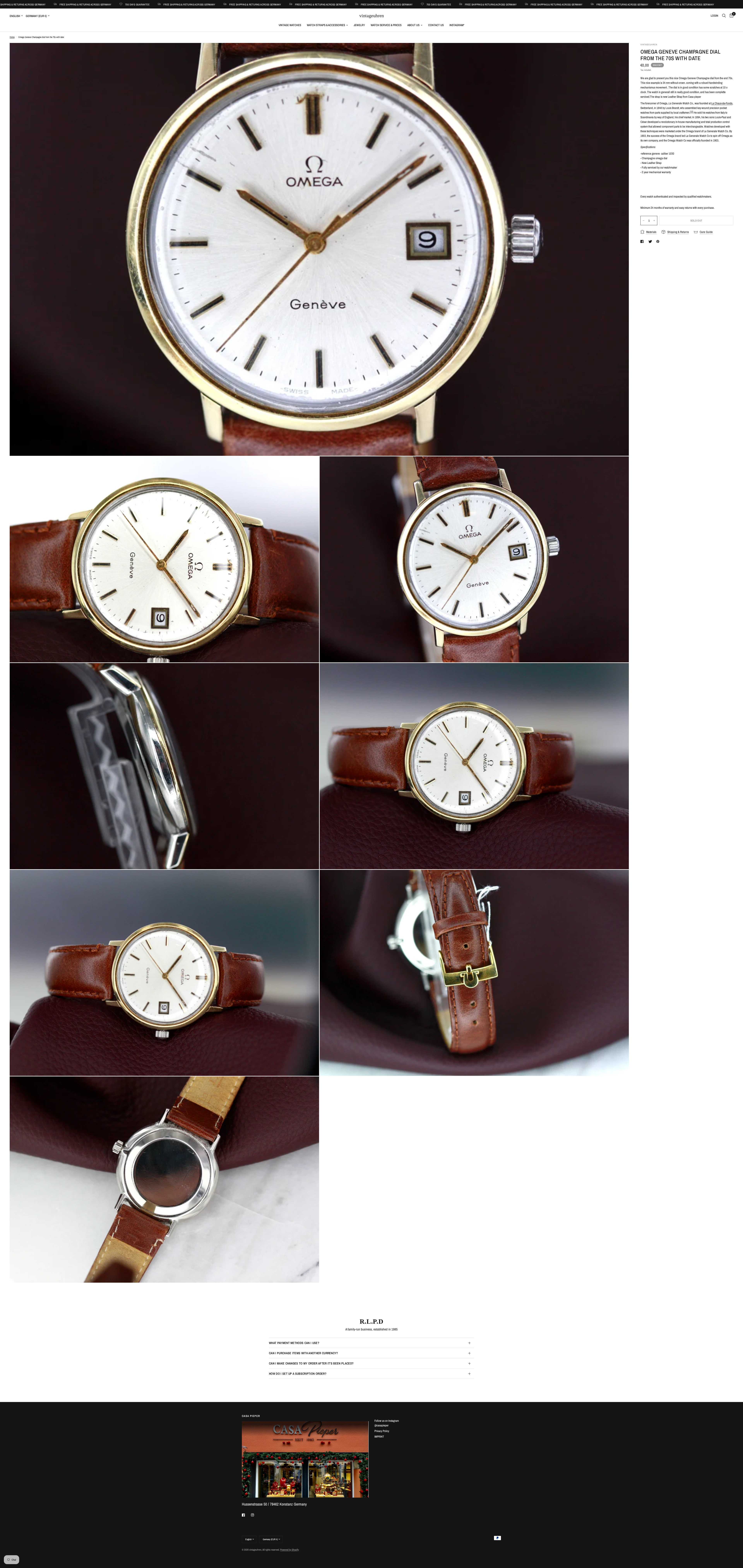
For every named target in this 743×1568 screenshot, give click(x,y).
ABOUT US (413, 25)
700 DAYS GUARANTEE (113, 4)
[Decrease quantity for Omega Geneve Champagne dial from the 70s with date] (643, 220)
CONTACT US (436, 25)
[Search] (724, 15)
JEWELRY (359, 25)
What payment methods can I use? (294, 1343)
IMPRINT (379, 1437)
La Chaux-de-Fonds (721, 103)
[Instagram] (255, 1515)
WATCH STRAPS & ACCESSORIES (326, 25)
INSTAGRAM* (456, 25)
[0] (730, 15)
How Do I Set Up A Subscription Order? (297, 1373)
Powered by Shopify (289, 1549)
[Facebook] (246, 1515)
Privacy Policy (381, 1431)
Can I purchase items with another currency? (303, 1353)
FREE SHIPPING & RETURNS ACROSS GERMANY (61, 4)
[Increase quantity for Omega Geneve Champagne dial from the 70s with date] (654, 220)
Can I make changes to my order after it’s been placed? (311, 1363)
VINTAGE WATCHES (290, 25)
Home (12, 37)
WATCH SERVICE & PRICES (386, 25)
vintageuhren (371, 15)
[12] (691, 111)
